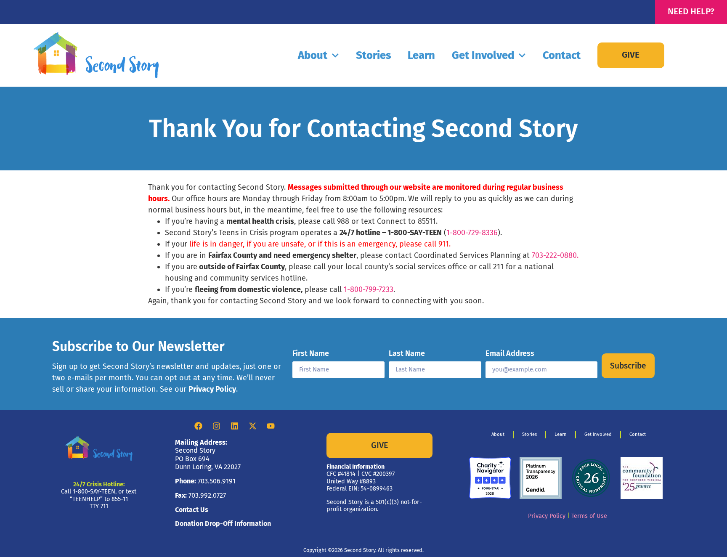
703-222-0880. (555, 255)
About (312, 55)
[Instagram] (217, 426)
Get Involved (483, 55)
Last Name (407, 354)
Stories (373, 55)
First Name (310, 354)
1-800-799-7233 (368, 289)
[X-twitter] (253, 426)
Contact (562, 55)
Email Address (510, 354)
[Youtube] (271, 426)
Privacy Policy (212, 389)
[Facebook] (199, 426)
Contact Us (191, 510)
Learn (421, 55)
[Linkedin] (235, 426)
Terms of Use (589, 516)
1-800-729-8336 (472, 232)
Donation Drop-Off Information (223, 524)
